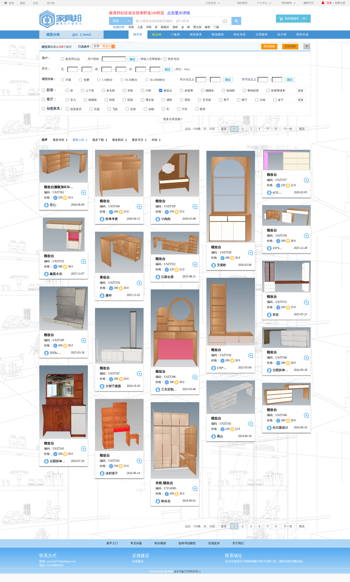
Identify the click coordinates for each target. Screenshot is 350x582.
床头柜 (110, 90)
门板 (216, 27)
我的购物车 (296, 18)
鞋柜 (112, 100)
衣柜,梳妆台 (164, 483)
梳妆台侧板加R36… (58, 187)
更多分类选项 (171, 119)
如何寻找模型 (187, 543)
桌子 (281, 100)
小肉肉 (165, 219)
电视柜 (92, 100)
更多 (301, 90)
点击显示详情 (177, 11)
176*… (222, 367)
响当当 (165, 501)
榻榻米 (165, 27)
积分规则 (160, 543)
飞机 (115, 109)
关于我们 (238, 543)
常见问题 (136, 543)
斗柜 (148, 90)
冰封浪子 (111, 473)
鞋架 (130, 100)
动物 (151, 109)
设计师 (282, 34)
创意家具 (196, 34)
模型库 (138, 34)
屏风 (187, 100)
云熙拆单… (280, 370)
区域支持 (214, 543)
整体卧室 (253, 90)
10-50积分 (131, 80)
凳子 (226, 100)
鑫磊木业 (56, 274)
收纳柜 (230, 90)
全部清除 (290, 46)
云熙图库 (261, 34)
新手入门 (112, 543)
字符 (184, 109)
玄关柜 (207, 100)
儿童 (140, 27)
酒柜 (175, 27)
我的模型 (242, 3)
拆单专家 (111, 219)
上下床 (89, 90)
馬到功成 (302, 34)
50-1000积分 (157, 80)
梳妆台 (106, 46)
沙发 (262, 100)
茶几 (73, 100)
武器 (97, 109)
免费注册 (340, 3)
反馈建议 (138, 561)
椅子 (244, 100)
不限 (68, 80)
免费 (86, 80)
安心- (53, 205)
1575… (277, 248)
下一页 (288, 129)
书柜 (149, 27)
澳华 (108, 295)
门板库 (175, 34)
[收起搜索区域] (306, 46)
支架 (133, 109)
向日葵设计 (280, 428)
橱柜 (207, 27)
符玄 (276, 314)
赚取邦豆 (309, 3)
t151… (277, 192)
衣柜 (131, 27)
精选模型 (218, 34)
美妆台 (105, 277)
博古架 (197, 27)
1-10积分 (107, 80)
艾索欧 (221, 265)
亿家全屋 (167, 276)
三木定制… (169, 389)
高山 (220, 436)
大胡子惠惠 (113, 386)
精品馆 (156, 34)
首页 (224, 129)
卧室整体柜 (278, 90)
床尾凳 (189, 90)
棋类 (202, 109)
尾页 (302, 129)
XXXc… (55, 352)
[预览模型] (84, 193)
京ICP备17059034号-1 (187, 571)
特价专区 (240, 34)
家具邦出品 (72, 59)
